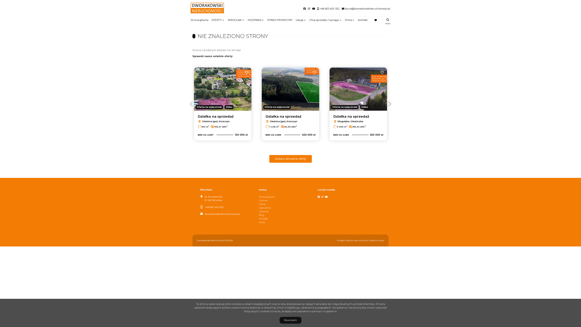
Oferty (262, 204)
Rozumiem (290, 320)
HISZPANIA (254, 20)
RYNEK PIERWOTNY (280, 20)
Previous (191, 104)
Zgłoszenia (265, 207)
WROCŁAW (235, 20)
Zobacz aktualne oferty (290, 158)
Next (390, 104)
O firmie (263, 200)
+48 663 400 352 (214, 207)
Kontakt (363, 20)
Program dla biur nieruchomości (353, 240)
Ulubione (264, 211)
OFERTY (216, 20)
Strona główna (199, 20)
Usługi (299, 20)
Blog (261, 215)
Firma (348, 20)
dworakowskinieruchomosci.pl (222, 214)
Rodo (262, 222)
